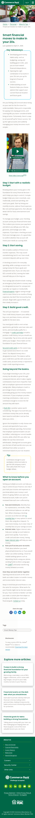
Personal (13, 24)
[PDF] (24, 175)
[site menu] (33, 2)
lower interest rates (12, 540)
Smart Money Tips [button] (10, 630)
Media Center (8, 753)
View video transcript (16, 175)
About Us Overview (10, 744)
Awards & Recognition (11, 755)
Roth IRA (7, 408)
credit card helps (17, 332)
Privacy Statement (9, 793)
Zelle (10, 565)
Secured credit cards (10, 348)
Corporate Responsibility (11, 747)
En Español (23, 795)
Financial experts (8, 291)
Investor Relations (10, 750)
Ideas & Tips (23, 24)
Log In (27, 2)
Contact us (17, 601)
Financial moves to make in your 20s (16, 27)
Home (5, 24)
